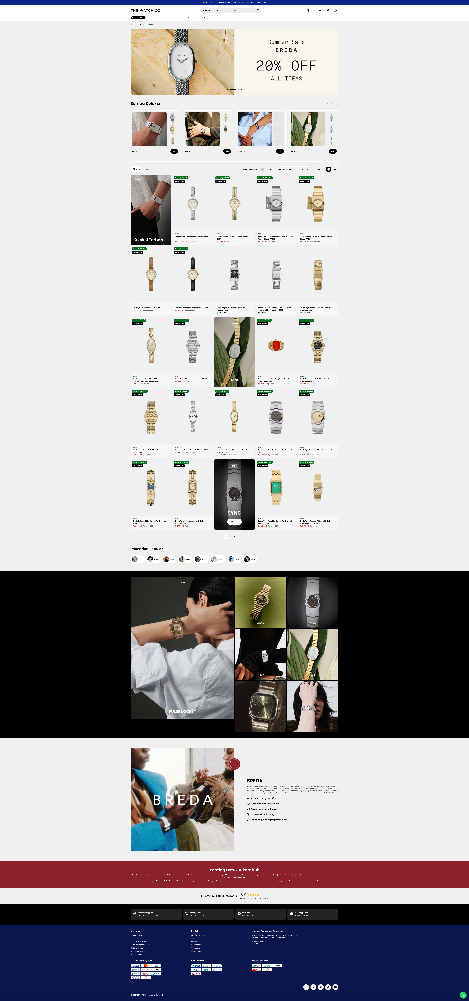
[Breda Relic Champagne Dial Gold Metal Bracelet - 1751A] (192, 487)
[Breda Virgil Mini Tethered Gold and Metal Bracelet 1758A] (318, 274)
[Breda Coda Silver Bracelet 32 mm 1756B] (192, 345)
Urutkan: (271, 169)
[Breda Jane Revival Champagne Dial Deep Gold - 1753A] (234, 416)
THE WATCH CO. (142, 995)
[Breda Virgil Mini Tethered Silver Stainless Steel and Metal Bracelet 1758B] (276, 274)
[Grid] (328, 169)
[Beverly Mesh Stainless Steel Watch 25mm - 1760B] (192, 203)
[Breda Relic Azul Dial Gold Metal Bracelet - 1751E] (151, 487)
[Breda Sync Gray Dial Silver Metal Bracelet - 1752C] (276, 416)
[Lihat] (210, 181)
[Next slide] (241, 89)
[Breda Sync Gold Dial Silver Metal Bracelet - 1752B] (318, 416)
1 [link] (225, 537)
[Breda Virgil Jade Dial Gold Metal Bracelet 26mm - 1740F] (276, 487)
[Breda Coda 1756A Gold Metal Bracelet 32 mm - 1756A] (151, 416)
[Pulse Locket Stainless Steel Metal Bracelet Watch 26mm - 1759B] (276, 203)
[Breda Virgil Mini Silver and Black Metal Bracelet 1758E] (234, 274)
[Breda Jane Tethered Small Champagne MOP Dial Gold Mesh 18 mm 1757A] (151, 345)
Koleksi (142, 25)
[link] (172, 117)
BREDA (177, 234)
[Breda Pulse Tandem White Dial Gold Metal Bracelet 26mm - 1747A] (318, 487)
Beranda (134, 25)
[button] (233, 89)
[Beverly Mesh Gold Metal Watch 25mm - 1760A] (234, 203)
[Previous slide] (227, 89)
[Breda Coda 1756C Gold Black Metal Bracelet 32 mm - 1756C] (318, 345)
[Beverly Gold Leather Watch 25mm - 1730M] (192, 274)
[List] (335, 169)
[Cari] (258, 10)
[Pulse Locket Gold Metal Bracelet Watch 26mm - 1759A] (318, 203)
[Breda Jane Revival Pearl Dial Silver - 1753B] (192, 416)
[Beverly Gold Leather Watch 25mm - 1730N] (151, 274)
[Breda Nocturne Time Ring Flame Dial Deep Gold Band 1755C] (276, 345)
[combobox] (230, 10)
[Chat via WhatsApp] (463, 995)
